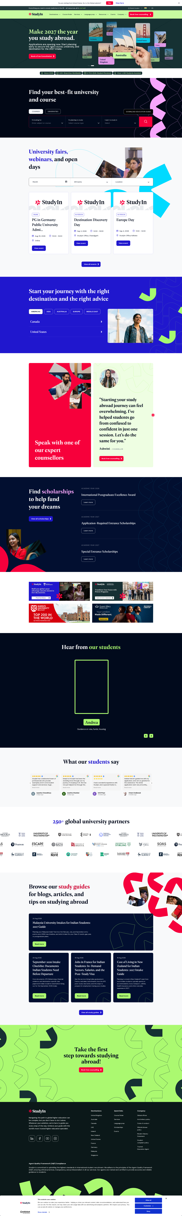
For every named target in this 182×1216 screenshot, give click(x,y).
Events (113, 14)
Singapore (94, 1155)
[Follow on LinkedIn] (32, 1138)
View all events (90, 264)
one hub (82, 8)
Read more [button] (35, 787)
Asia (49, 312)
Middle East (92, 312)
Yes (109, 3)
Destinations (53, 14)
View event (39, 248)
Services (77, 14)
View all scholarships (40, 519)
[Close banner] (166, 1198)
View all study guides (90, 1012)
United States (96, 1139)
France (93, 1143)
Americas (35, 312)
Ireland (93, 1131)
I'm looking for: (37, 120)
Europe (76, 312)
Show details (42, 1212)
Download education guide (138, 112)
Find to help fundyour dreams (51, 498)
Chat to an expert (38, 54)
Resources (102, 14)
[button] (89, 65)
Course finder (67, 14)
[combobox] (47, 123)
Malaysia (94, 1151)
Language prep (89, 14)
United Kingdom (96, 1115)
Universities (53, 111)
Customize (147, 1206)
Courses (36, 111)
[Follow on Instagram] (55, 1138)
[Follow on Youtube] (47, 1138)
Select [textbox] (107, 123)
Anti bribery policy (143, 1119)
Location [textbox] (119, 182)
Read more (39, 944)
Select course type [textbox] (76, 123)
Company (121, 14)
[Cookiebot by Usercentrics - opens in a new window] (25, 1212)
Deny (148, 1211)
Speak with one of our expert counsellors (57, 449)
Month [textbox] (35, 182)
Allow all (148, 1200)
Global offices (142, 1115)
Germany (94, 1147)
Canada (93, 1123)
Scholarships (118, 1127)
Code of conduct (143, 1123)
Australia (62, 312)
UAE (92, 1127)
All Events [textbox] (78, 182)
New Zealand (95, 1135)
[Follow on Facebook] (40, 1138)
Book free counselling (139, 14)
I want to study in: (111, 120)
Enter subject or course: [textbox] (41, 123)
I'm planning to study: (75, 120)
